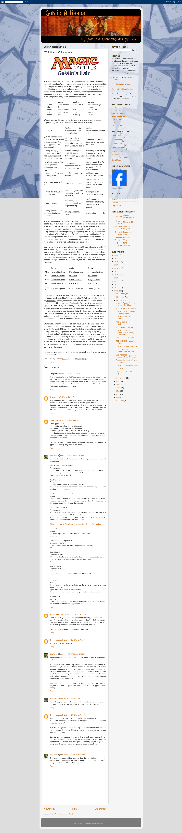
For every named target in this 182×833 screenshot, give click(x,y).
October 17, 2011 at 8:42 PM (68, 374)
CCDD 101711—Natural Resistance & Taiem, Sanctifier (125, 332)
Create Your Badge (117, 188)
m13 (52, 362)
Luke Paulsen (117, 125)
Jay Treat (54, 455)
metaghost (116, 154)
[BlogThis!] (78, 359)
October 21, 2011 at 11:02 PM (68, 699)
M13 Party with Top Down (126, 308)
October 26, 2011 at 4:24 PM (75, 715)
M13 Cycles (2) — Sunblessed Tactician (125, 351)
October (119, 300)
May (118, 391)
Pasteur (53, 699)
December (120, 294)
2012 (116, 288)
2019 (116, 265)
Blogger (105, 824)
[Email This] (76, 359)
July (118, 384)
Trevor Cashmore (118, 113)
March (119, 397)
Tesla (114, 197)
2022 (116, 255)
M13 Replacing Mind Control (127, 338)
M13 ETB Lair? (122, 369)
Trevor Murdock (56, 614)
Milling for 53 (128, 222)
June (118, 388)
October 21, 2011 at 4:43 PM (72, 654)
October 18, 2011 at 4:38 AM (66, 420)
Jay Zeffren (116, 110)
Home (75, 809)
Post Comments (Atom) (64, 814)
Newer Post (50, 809)
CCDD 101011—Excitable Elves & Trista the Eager (126, 356)
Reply (52, 389)
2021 (116, 258)
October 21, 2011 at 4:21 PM (75, 614)
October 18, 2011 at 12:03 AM (63, 397)
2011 (116, 291)
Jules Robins (117, 143)
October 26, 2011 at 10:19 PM (73, 755)
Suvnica (115, 203)
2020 (116, 262)
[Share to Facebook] (83, 359)
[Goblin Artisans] (119, 186)
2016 (116, 275)
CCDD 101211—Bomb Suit (126, 346)
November (120, 297)
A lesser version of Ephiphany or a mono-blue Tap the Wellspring (75, 524)
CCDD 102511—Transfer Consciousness (125, 313)
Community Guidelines (124, 84)
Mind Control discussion (57, 81)
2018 (116, 268)
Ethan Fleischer (118, 147)
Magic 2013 (116, 206)
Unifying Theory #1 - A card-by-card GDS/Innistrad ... (127, 304)
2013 (116, 284)
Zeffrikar (115, 200)
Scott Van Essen (118, 151)
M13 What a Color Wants (125, 327)
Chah (52, 420)
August (119, 381)
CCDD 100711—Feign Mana (127, 365)
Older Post (100, 809)
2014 (116, 281)
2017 (116, 271)
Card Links (116, 89)
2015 (116, 278)
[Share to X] (80, 359)
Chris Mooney (117, 139)
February (120, 401)
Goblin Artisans (116, 169)
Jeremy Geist (117, 119)
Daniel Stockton (118, 160)
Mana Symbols (128, 89)
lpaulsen (119, 217)
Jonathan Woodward (120, 157)
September (121, 378)
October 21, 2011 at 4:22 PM (75, 640)
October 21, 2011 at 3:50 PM (72, 455)
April (118, 394)
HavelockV (116, 135)
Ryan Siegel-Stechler (120, 116)
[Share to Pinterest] (85, 359)
